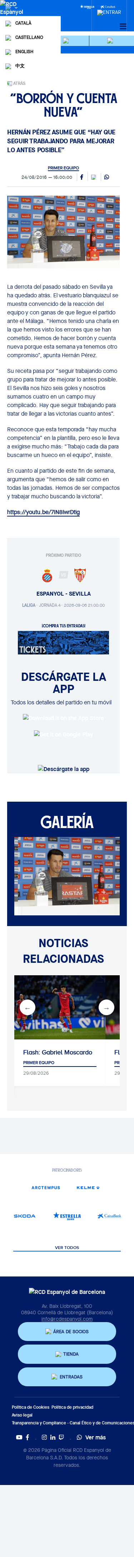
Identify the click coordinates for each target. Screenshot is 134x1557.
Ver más (95, 1437)
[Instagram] (44, 1437)
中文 (20, 66)
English (24, 51)
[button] (67, 41)
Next (106, 1007)
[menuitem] (109, 10)
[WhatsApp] (106, 177)
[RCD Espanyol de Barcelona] (12, 15)
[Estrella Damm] (87, 6)
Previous (27, 1007)
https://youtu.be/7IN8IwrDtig (43, 512)
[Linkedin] (52, 1437)
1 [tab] (61, 920)
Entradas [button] (71, 1377)
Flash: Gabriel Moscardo (57, 1052)
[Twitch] (61, 1437)
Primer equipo (63, 167)
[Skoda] (24, 1216)
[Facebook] (27, 1437)
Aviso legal (22, 1415)
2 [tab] (72, 920)
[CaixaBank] (109, 1216)
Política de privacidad (72, 1407)
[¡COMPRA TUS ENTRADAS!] (63, 642)
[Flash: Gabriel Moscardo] (59, 1007)
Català (23, 23)
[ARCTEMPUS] (45, 1187)
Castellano (29, 37)
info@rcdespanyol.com (67, 1319)
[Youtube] (19, 1437)
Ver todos (67, 1247)
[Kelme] (88, 1187)
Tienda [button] (71, 1354)
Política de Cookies (30, 1407)
